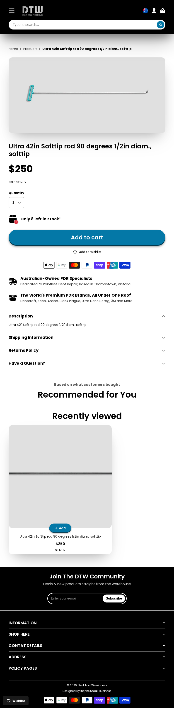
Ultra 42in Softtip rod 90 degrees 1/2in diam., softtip (60, 489)
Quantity (16, 193)
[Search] (160, 25)
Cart (162, 11)
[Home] (32, 11)
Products (30, 49)
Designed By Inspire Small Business (87, 691)
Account (154, 11)
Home (13, 49)
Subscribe (114, 598)
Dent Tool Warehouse (92, 685)
